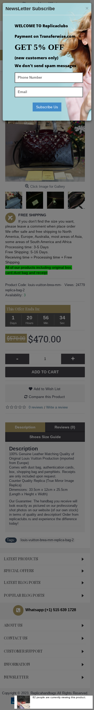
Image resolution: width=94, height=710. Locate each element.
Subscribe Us (47, 107)
